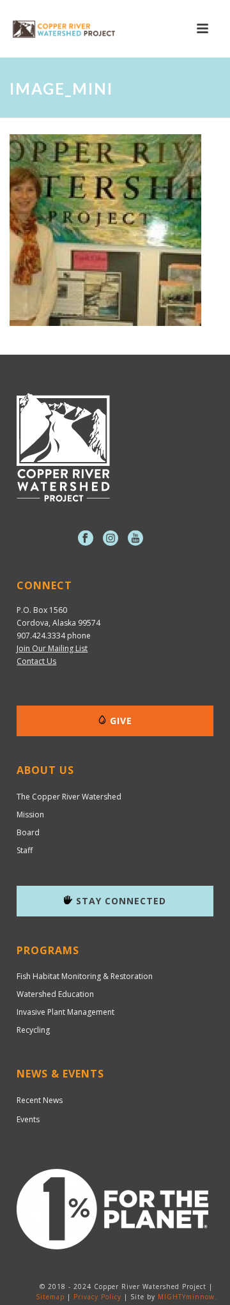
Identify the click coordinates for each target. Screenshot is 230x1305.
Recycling (33, 1030)
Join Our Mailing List (52, 648)
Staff (25, 850)
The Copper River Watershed (69, 796)
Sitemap (50, 1296)
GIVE (121, 720)
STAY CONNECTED (121, 901)
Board (28, 832)
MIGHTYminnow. (187, 1296)
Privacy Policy (97, 1296)
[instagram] (110, 538)
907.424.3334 (41, 635)
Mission (30, 814)
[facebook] (85, 538)
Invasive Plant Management (65, 1012)
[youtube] (135, 538)
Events (28, 1119)
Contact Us (36, 661)
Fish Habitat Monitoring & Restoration (85, 976)
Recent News (40, 1100)
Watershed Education (55, 994)
